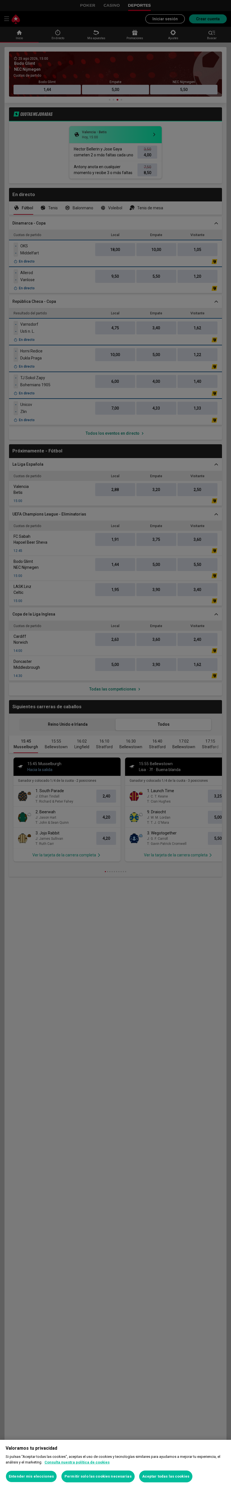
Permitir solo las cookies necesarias (98, 1476)
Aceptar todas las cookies (165, 1476)
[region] (115, 1464)
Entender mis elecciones (31, 1476)
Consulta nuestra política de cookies (77, 1462)
